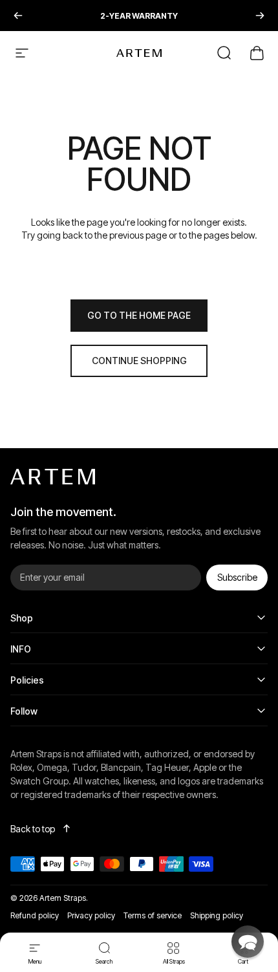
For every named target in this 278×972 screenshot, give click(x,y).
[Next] (260, 15)
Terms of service (152, 915)
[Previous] (18, 15)
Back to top (32, 828)
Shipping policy (216, 915)
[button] (247, 941)
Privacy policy (91, 915)
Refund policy (34, 915)
